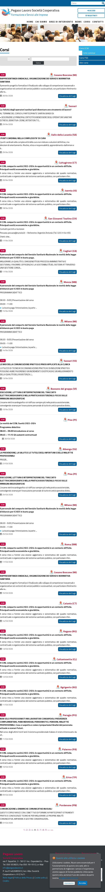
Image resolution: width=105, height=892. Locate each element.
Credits (6, 880)
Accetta (82, 883)
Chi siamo (41, 21)
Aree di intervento (61, 21)
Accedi (92, 10)
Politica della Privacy (23, 877)
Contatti (98, 21)
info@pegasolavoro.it (13, 867)
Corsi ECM (84, 48)
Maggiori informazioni (68, 878)
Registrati (92, 15)
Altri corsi (83, 62)
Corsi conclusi (89, 53)
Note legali (8, 877)
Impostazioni (69, 883)
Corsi (87, 21)
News (78, 21)
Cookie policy (40, 877)
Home (30, 21)
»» (52, 829)
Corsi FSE (83, 57)
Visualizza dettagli (67, 96)
